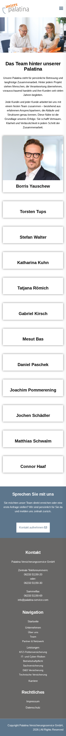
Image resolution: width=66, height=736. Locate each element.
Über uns (33, 632)
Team (33, 636)
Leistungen (33, 647)
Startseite (33, 621)
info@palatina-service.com (33, 599)
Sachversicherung (33, 665)
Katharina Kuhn (33, 262)
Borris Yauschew (33, 186)
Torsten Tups (33, 211)
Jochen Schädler (33, 415)
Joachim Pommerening (33, 390)
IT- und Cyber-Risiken (33, 656)
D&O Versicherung (33, 670)
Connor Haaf (33, 466)
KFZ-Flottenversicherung (33, 652)
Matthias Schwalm (33, 441)
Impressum (33, 701)
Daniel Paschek (33, 364)
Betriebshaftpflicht (33, 661)
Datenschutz (33, 707)
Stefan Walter (33, 237)
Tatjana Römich (33, 288)
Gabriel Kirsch (33, 313)
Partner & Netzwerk (33, 641)
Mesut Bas (33, 339)
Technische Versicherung (33, 674)
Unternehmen (33, 627)
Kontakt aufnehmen (31, 527)
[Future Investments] (16, 8)
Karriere (33, 680)
